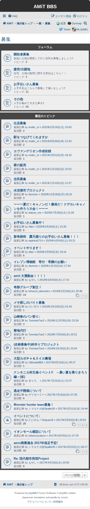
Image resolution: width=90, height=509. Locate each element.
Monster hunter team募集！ (34, 404)
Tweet (66, 29)
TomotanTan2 (36, 320)
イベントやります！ (28, 248)
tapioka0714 (36, 240)
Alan (31, 226)
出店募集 (20, 123)
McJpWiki (82, 29)
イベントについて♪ (27, 416)
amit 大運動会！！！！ (30, 276)
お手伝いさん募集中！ (29, 222)
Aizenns (33, 194)
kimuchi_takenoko (39, 291)
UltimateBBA (36, 362)
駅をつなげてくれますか (31, 137)
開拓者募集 (21, 54)
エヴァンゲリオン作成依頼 (32, 151)
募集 (6, 39)
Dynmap (77, 23)
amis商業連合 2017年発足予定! (36, 443)
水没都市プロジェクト (29, 190)
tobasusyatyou (37, 435)
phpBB (32, 493)
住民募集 (20, 179)
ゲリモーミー (36, 394)
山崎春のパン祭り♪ (27, 316)
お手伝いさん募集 (26, 84)
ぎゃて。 (34, 380)
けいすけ (34, 306)
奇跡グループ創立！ (28, 287)
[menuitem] (13, 16)
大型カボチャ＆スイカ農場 (32, 358)
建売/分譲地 (22, 69)
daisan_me (35, 212)
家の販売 (20, 165)
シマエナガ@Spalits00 (42, 408)
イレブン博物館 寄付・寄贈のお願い (40, 262)
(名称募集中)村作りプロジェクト (36, 344)
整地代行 (20, 330)
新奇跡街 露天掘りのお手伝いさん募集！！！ (46, 236)
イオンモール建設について (32, 431)
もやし (32, 279)
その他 (18, 99)
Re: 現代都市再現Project (31, 458)
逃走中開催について (28, 390)
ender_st (34, 127)
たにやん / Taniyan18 (41, 419)
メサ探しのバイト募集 (29, 302)
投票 (63, 23)
